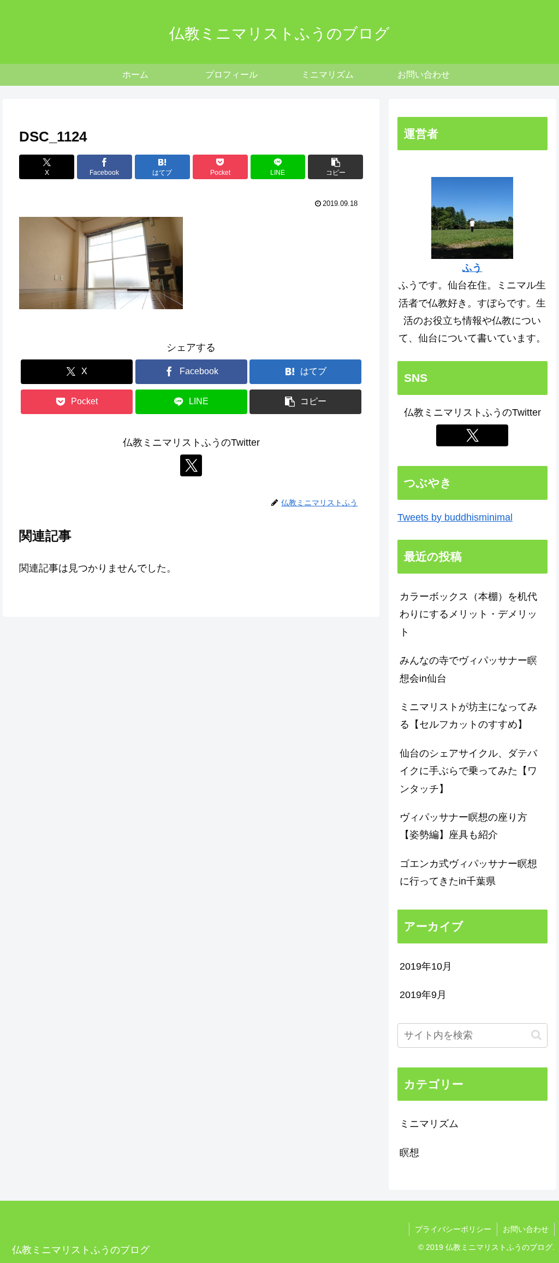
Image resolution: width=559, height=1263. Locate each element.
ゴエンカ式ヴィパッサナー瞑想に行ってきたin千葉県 (468, 872)
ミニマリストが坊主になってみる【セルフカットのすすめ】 (468, 715)
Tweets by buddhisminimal (455, 517)
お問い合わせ (526, 1229)
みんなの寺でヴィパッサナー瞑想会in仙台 (468, 669)
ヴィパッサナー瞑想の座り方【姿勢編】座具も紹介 (463, 826)
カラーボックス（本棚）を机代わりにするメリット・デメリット (468, 614)
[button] (335, 167)
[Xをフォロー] (191, 465)
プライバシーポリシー (453, 1229)
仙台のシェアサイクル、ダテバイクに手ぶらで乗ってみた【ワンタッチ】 (468, 771)
